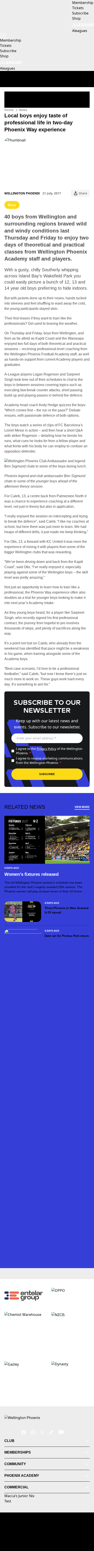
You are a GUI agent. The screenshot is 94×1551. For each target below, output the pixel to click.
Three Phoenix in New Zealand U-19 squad (67, 910)
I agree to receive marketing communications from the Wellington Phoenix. (49, 760)
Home (9, 110)
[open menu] (3, 35)
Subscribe (47, 774)
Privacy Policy (46, 749)
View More (82, 807)
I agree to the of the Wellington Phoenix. (49, 751)
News (23, 110)
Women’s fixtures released (31, 874)
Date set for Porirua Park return (67, 936)
